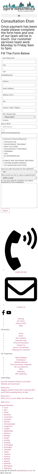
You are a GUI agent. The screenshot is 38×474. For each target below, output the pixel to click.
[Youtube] (8, 312)
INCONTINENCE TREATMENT (15, 144)
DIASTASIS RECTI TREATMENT (15, 149)
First (4, 65)
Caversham (8, 417)
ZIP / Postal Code (9, 114)
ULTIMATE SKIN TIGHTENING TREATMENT (18, 160)
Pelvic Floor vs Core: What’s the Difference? (17, 398)
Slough (6, 438)
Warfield (7, 459)
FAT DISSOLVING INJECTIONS (15, 165)
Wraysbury (8, 468)
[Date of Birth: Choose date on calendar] (2, 130)
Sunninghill (8, 447)
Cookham (7, 419)
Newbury (7, 433)
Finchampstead (9, 424)
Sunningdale (8, 445)
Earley (6, 412)
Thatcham (7, 450)
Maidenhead (8, 431)
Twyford (7, 457)
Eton (5, 410)
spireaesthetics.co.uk (24, 470)
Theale (6, 452)
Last (4, 71)
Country (5, 120)
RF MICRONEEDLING (12, 156)
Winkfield (7, 463)
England (3, 405)
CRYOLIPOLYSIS (10, 142)
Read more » (5, 388)
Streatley (7, 443)
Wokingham (8, 466)
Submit (5, 211)
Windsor (7, 461)
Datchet (7, 422)
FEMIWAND (8, 151)
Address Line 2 (8, 95)
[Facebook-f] (3, 312)
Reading (7, 436)
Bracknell (7, 415)
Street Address (8, 88)
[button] (19, 15)
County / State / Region (11, 107)
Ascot (6, 408)
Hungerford (8, 426)
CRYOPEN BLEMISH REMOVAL (15, 163)
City (4, 101)
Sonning (7, 440)
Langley (7, 429)
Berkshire (9, 405)
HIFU (6, 153)
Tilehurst (7, 454)
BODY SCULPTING (11, 146)
